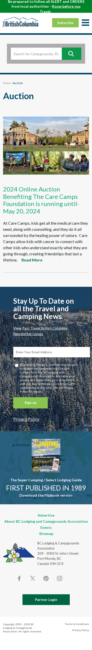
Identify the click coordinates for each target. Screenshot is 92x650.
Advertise (46, 515)
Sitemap (46, 533)
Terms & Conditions (77, 624)
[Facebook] (19, 578)
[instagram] (59, 578)
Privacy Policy (26, 419)
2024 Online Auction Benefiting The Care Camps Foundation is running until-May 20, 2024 (41, 200)
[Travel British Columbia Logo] (20, 21)
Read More (31, 259)
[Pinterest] (46, 578)
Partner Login (46, 600)
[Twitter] (33, 577)
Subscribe (65, 23)
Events (46, 527)
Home (7, 83)
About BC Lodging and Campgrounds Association (46, 521)
